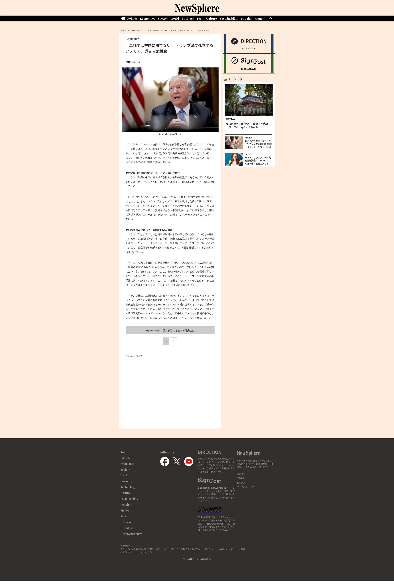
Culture (211, 18)
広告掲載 (241, 478)
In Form (126, 522)
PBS (204, 317)
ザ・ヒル (155, 238)
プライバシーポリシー (247, 486)
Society (163, 18)
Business (188, 18)
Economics (147, 18)
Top (123, 452)
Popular (246, 18)
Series (125, 516)
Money (259, 18)
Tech (200, 18)
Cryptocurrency (131, 534)
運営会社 (241, 474)
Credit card (128, 528)
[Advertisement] (170, 393)
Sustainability (229, 18)
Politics (132, 18)
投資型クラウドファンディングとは (138, 552)
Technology (128, 487)
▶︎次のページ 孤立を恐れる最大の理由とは (170, 330)
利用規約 (241, 482)
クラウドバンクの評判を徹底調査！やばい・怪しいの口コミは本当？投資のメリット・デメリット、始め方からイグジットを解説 (183, 549)
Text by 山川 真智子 (134, 356)
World (175, 18)
